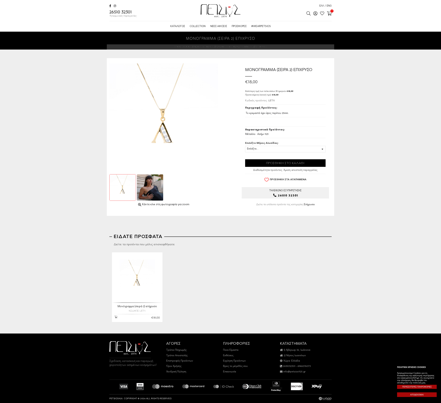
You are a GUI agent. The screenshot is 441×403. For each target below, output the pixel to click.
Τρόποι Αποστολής (177, 355)
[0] (328, 13)
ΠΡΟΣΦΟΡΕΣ (239, 26)
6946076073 (304, 366)
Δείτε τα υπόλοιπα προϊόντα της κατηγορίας (285, 204)
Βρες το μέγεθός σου (235, 366)
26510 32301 (123, 13)
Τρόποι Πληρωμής (176, 350)
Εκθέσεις (228, 355)
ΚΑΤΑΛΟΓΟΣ (177, 26)
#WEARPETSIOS (261, 26)
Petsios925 (220, 10)
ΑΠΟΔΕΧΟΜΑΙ (417, 394)
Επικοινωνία (229, 371)
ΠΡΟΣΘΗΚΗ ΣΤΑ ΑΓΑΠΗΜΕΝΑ (288, 180)
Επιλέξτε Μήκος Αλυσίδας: (261, 143)
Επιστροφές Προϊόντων (179, 361)
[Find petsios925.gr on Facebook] (110, 6)
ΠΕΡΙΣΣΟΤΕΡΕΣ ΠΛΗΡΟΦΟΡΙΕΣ (417, 386)
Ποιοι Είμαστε (231, 350)
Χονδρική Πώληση (176, 371)
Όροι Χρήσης (173, 366)
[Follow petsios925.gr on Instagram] (115, 6)
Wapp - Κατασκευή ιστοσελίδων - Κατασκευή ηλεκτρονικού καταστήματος (325, 398)
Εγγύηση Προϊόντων (234, 361)
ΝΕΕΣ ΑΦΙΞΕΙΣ (218, 26)
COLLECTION (198, 26)
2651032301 (289, 366)
